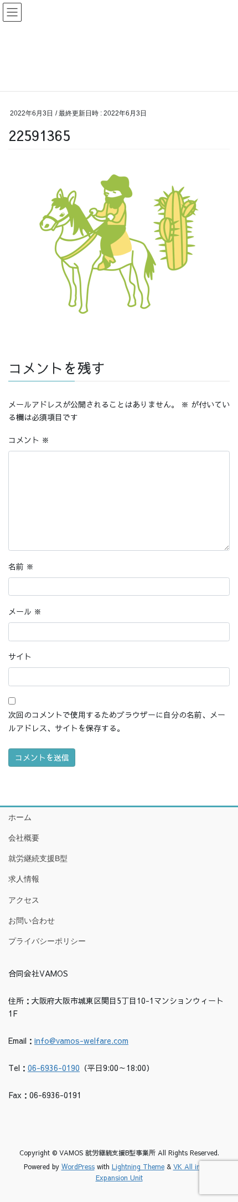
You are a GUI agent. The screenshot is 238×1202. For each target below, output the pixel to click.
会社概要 (23, 837)
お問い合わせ (31, 920)
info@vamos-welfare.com (81, 1040)
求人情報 (23, 878)
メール (25, 611)
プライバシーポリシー (47, 941)
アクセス (23, 900)
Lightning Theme (138, 1166)
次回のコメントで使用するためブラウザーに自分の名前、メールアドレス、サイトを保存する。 (116, 721)
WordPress (78, 1166)
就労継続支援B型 (38, 858)
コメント (28, 439)
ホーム (20, 817)
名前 (21, 566)
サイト (20, 656)
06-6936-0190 (54, 1067)
